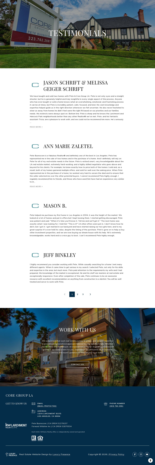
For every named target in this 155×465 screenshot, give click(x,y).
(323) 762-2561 (116, 406)
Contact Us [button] (77, 364)
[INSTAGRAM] (141, 454)
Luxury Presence (61, 454)
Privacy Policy (116, 454)
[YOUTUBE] (147, 454)
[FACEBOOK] (135, 454)
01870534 (67, 426)
